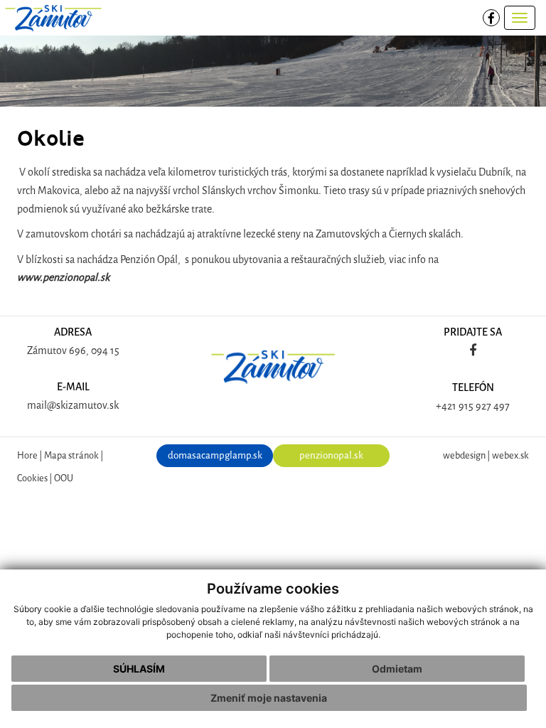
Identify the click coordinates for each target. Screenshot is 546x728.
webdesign (464, 455)
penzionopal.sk (331, 455)
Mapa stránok (71, 455)
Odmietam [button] (397, 669)
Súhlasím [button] (139, 669)
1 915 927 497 (481, 406)
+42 (444, 406)
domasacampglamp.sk (215, 455)
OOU (63, 478)
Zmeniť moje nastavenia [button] (268, 698)
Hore (27, 455)
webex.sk (510, 455)
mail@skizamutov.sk (73, 405)
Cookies (32, 478)
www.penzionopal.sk (63, 277)
